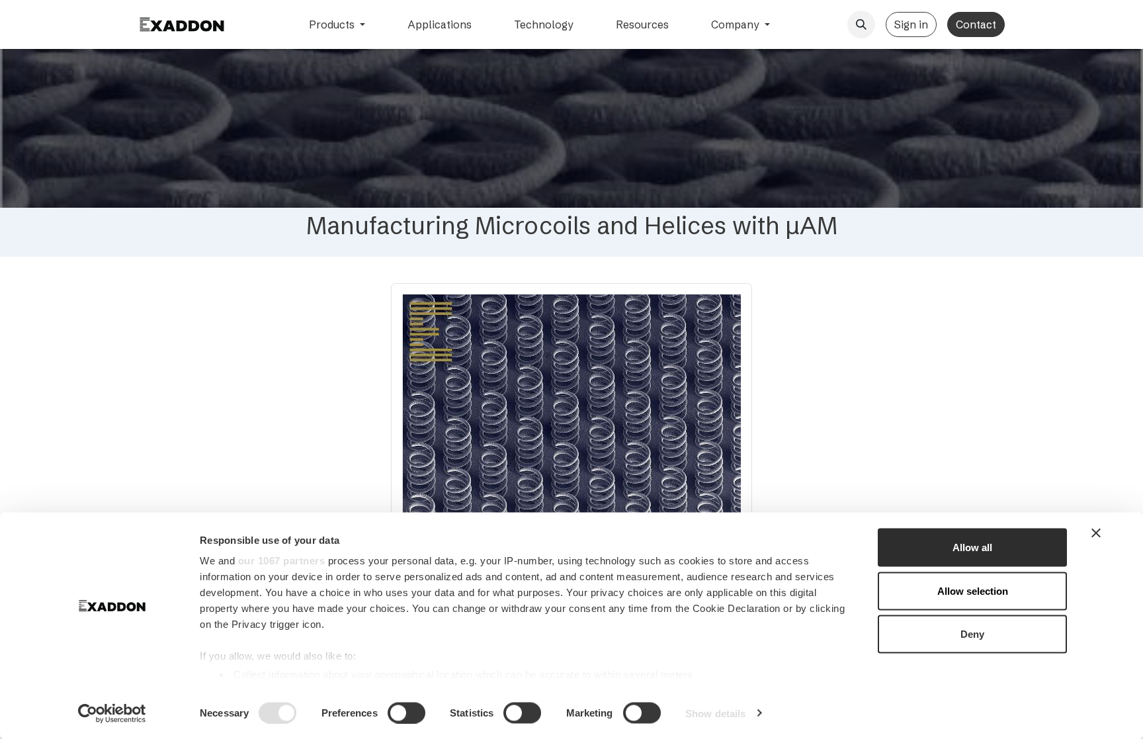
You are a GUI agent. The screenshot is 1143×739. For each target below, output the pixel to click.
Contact (976, 24)
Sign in (911, 24)
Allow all (972, 547)
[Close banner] (1096, 533)
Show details (715, 712)
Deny (972, 634)
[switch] (406, 712)
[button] (861, 24)
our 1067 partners (281, 560)
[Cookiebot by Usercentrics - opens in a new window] (112, 713)
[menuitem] (337, 24)
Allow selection (972, 590)
